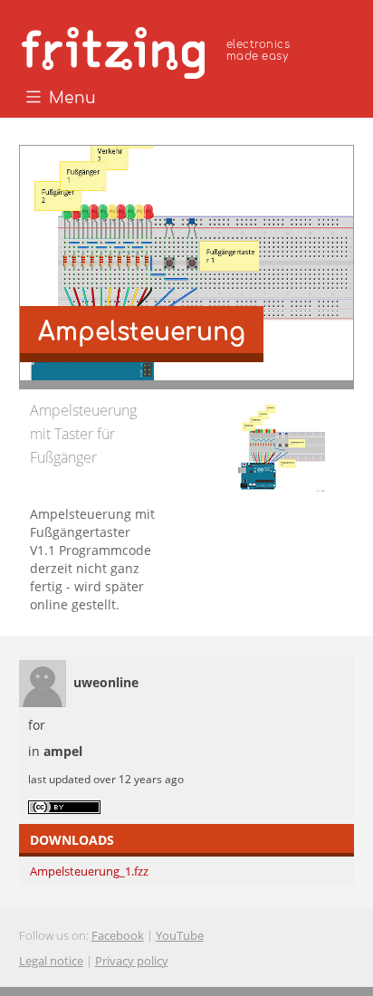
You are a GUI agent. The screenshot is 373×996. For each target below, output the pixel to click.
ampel (62, 751)
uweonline (106, 682)
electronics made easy (258, 50)
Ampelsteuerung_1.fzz (89, 871)
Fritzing (158, 50)
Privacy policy (131, 961)
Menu (70, 99)
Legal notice (51, 961)
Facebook (117, 935)
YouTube (180, 935)
